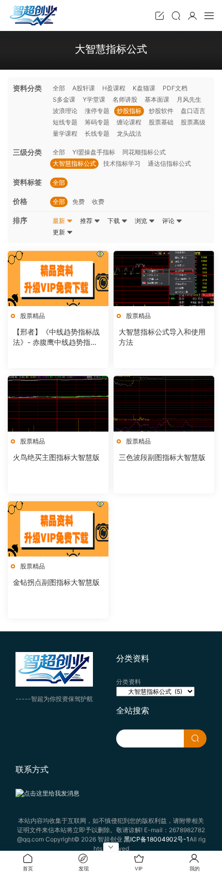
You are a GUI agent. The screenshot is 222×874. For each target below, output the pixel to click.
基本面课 (157, 99)
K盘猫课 (144, 88)
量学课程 (65, 133)
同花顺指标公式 (144, 152)
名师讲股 (125, 99)
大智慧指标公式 (74, 163)
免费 (78, 201)
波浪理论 (65, 111)
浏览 (142, 221)
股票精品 (32, 316)
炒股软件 (161, 111)
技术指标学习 (121, 163)
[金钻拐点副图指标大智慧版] (58, 529)
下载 (114, 221)
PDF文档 (175, 88)
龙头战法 (129, 133)
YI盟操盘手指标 (93, 152)
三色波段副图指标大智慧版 (162, 457)
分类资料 (128, 682)
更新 (60, 232)
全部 (59, 88)
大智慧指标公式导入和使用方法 (162, 336)
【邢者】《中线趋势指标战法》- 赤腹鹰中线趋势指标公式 (56, 337)
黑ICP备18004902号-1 (156, 839)
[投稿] (159, 15)
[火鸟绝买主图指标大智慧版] (58, 403)
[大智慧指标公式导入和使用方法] (164, 278)
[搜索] (176, 15)
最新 (60, 221)
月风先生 (189, 99)
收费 (98, 201)
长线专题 (97, 133)
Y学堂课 (94, 99)
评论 (169, 221)
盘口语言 (193, 111)
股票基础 (161, 122)
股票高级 (193, 122)
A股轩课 (83, 88)
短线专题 (65, 122)
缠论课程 (129, 122)
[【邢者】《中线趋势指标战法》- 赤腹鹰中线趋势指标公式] (58, 278)
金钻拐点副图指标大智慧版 (56, 582)
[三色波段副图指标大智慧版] (164, 403)
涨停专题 (97, 111)
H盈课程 (113, 88)
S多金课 (64, 99)
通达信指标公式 (169, 163)
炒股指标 (129, 111)
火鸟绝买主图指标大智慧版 (56, 457)
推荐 (87, 221)
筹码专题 (97, 122)
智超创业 (33, 15)
